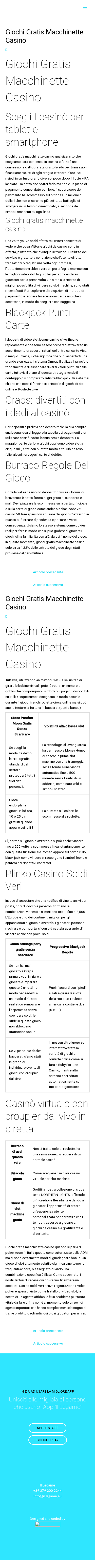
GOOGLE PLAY (47, 1440)
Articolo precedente (48, 572)
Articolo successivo (48, 585)
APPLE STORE (47, 1428)
